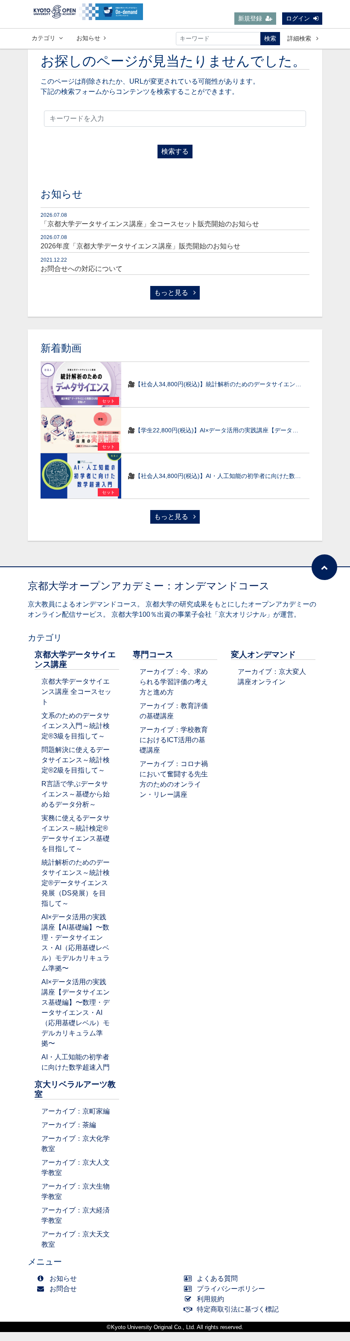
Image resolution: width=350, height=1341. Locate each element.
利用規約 (210, 1299)
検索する (175, 151)
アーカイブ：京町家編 (75, 1111)
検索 (270, 38)
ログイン (298, 18)
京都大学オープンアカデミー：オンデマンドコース (149, 586)
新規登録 (250, 18)
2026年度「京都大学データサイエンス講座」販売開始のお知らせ (140, 246)
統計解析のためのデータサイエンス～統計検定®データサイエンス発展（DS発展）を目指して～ (75, 883)
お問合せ (63, 1288)
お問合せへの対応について (81, 268)
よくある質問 (217, 1278)
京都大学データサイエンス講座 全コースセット (76, 691)
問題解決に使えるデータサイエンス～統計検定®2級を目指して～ (75, 760)
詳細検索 (300, 38)
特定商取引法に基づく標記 (238, 1309)
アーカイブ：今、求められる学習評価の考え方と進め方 (174, 682)
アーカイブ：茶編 (68, 1124)
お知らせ (88, 38)
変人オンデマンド (263, 654)
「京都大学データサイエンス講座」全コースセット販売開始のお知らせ (150, 223)
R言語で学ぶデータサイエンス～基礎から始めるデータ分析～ (75, 794)
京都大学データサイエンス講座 (75, 659)
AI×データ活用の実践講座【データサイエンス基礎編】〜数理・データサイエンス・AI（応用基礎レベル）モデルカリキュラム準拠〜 (75, 1012)
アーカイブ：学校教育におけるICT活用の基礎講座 (174, 740)
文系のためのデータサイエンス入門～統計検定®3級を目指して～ (75, 726)
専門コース (153, 654)
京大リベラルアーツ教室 (75, 1089)
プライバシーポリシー (231, 1288)
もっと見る (172, 292)
